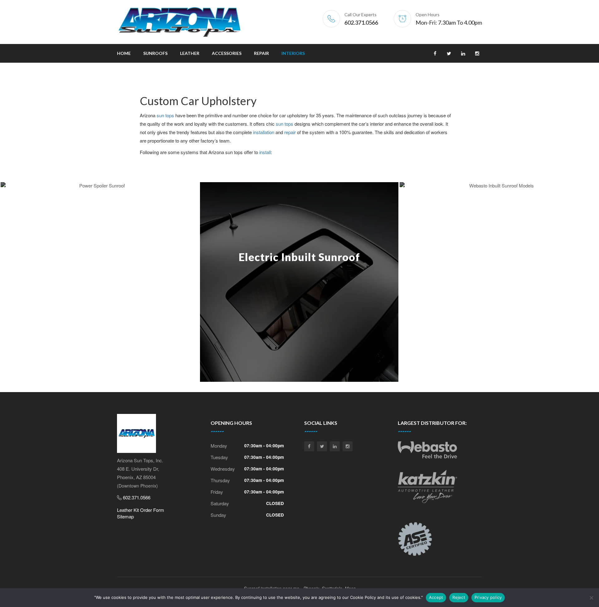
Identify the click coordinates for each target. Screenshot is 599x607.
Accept (436, 597)
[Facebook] (309, 446)
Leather (189, 53)
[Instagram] (348, 446)
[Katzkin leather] (427, 489)
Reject (458, 597)
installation (263, 132)
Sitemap (125, 516)
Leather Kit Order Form (140, 510)
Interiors (293, 53)
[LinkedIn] (335, 446)
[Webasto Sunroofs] (427, 452)
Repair (261, 53)
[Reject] (591, 598)
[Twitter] (322, 446)
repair (290, 132)
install (265, 152)
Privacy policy (488, 597)
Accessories (226, 53)
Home (124, 53)
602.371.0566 (361, 22)
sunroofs (54, 210)
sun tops (165, 115)
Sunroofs (155, 53)
